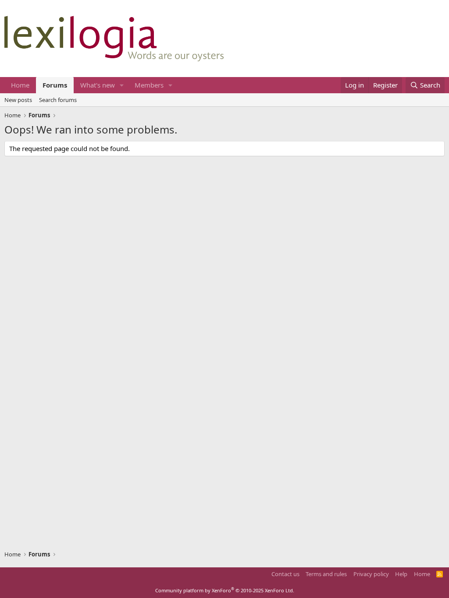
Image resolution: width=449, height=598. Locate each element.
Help (401, 574)
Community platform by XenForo (224, 590)
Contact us (285, 574)
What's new (97, 85)
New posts (18, 100)
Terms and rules (326, 574)
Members (149, 85)
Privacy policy (371, 574)
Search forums (58, 100)
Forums (55, 85)
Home (20, 85)
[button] (122, 85)
